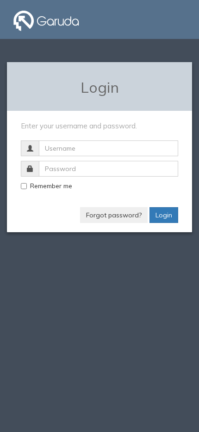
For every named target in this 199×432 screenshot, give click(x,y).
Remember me (51, 186)
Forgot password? (114, 215)
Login (163, 215)
